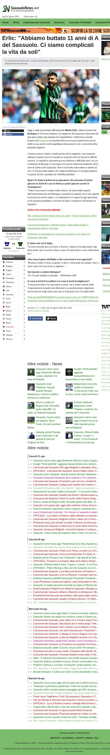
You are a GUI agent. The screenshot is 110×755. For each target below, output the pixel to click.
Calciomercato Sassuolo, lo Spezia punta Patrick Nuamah (62, 710)
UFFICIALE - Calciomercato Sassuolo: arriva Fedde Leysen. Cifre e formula (71, 471)
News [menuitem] (16, 22)
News (37, 308)
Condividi (37, 318)
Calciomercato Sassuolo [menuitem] (36, 22)
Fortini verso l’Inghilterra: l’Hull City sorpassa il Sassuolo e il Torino (67, 696)
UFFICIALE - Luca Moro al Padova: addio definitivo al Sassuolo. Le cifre (69, 515)
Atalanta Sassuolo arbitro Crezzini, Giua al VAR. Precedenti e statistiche (69, 648)
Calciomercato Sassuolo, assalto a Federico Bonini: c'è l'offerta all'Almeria (70, 599)
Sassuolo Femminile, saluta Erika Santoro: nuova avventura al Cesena (69, 641)
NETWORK (55, 738)
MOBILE (89, 738)
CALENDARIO (67, 738)
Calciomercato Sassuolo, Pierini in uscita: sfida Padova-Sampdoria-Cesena (71, 498)
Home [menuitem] (5, 22)
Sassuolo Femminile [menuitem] (80, 22)
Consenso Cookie (67, 733)
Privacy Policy (83, 733)
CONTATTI (79, 738)
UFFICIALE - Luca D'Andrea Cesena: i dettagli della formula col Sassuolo (70, 703)
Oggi (104, 132)
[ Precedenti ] (13, 251)
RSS (97, 738)
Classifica (8, 257)
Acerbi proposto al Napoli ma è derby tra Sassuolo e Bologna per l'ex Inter (70, 588)
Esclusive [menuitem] (59, 22)
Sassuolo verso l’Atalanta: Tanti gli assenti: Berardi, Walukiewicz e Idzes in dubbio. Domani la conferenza (43, 391)
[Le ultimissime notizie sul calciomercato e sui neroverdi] (20, 8)
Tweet (53, 318)
